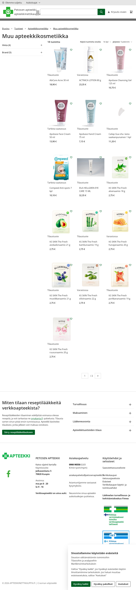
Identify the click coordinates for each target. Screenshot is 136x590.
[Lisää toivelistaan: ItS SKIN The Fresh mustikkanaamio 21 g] (71, 265)
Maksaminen (80, 412)
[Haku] (101, 12)
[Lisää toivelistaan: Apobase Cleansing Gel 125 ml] (130, 49)
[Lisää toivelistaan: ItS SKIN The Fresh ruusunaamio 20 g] (71, 318)
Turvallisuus (80, 404)
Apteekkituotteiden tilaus (87, 430)
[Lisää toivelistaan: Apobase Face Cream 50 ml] (71, 103)
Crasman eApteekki (47, 583)
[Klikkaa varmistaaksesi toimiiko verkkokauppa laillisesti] (118, 515)
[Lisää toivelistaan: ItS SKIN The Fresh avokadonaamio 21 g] (71, 211)
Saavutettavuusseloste (114, 467)
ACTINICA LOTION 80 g (90, 80)
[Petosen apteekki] (17, 456)
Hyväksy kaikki (80, 584)
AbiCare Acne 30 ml (59, 80)
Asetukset (123, 584)
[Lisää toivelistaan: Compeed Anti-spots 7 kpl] (71, 157)
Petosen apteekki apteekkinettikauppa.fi (25, 12)
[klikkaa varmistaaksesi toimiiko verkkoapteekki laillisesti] (118, 542)
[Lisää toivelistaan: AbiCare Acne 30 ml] (71, 49)
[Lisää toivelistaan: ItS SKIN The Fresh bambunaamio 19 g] (100, 211)
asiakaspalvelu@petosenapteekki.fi (86, 475)
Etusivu (5, 28)
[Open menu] (38, 12)
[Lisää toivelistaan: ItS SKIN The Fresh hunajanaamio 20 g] (130, 211)
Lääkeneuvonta (81, 421)
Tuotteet (18, 28)
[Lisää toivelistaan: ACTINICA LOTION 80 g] (100, 49)
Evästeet (107, 481)
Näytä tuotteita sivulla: (91, 42)
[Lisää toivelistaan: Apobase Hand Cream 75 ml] (100, 103)
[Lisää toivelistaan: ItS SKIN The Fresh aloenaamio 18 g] (130, 157)
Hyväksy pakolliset (103, 584)
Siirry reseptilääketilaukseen (18, 432)
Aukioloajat (31, 2)
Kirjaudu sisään (118, 11)
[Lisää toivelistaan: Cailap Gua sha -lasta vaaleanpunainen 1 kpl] (130, 103)
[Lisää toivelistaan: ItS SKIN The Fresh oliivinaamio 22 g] (100, 265)
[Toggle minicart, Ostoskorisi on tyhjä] (131, 12)
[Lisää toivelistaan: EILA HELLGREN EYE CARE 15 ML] (100, 157)
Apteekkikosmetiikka (38, 28)
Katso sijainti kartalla (46, 464)
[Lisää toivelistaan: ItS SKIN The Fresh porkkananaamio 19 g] (130, 265)
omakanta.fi (37, 418)
